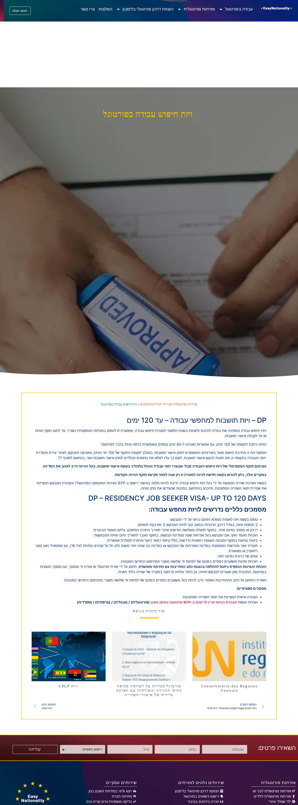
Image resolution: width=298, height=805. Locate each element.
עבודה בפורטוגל (239, 9)
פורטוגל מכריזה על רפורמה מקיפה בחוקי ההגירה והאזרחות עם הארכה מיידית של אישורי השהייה (149, 690)
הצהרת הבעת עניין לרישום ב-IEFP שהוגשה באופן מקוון (194, 602)
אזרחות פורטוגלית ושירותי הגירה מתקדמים (168, 404)
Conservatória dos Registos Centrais (229, 688)
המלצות (105, 9)
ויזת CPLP (68, 686)
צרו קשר (87, 9)
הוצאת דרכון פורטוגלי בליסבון (148, 9)
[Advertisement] (149, 54)
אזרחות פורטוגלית (199, 9)
